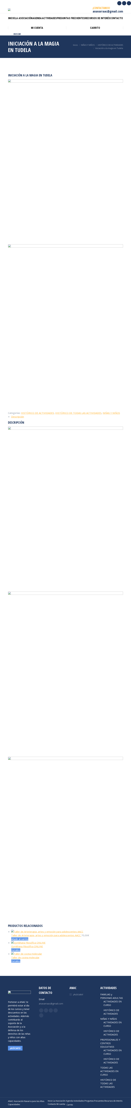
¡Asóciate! (78, 994)
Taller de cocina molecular (25, 957)
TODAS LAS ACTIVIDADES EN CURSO (109, 1071)
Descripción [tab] (17, 416)
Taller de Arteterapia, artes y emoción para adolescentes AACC (46, 935)
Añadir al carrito (19, 939)
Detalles (15, 950)
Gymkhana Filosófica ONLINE (27, 946)
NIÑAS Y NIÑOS (111, 412)
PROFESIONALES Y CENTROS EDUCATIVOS (110, 1043)
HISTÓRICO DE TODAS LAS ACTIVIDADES (78, 412)
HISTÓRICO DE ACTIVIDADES (37, 412)
